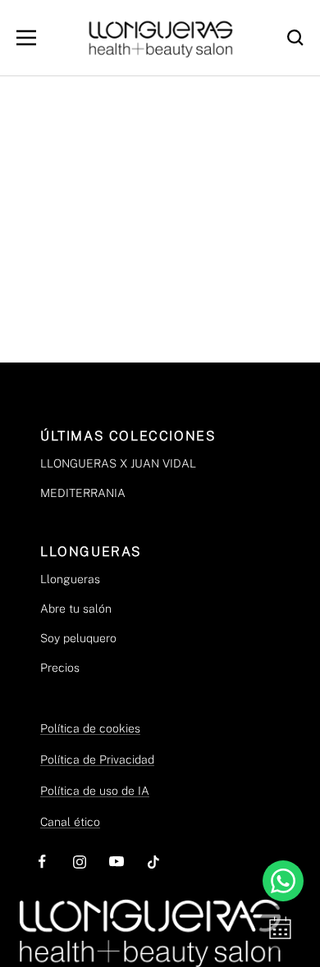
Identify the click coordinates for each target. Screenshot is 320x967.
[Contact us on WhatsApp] (283, 880)
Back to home (160, 261)
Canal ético (70, 821)
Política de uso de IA (94, 790)
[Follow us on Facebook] (42, 861)
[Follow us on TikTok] (153, 861)
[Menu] (26, 38)
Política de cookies (90, 728)
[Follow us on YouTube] (116, 861)
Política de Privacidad (97, 759)
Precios (60, 667)
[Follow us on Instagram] (79, 861)
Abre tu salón (76, 608)
